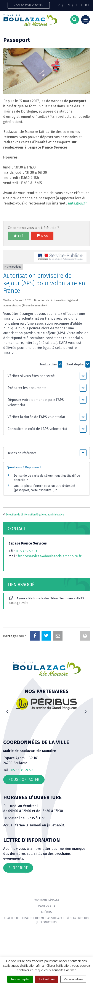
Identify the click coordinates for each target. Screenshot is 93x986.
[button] (46, 376)
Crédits (46, 912)
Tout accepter (20, 979)
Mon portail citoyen (29, 5)
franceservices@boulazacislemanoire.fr (50, 556)
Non (44, 236)
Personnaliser (73, 979)
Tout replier (49, 364)
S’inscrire (18, 867)
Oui (20, 236)
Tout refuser (46, 979)
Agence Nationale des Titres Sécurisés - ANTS (47, 600)
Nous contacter (23, 779)
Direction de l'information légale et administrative (35, 514)
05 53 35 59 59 (22, 770)
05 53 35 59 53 (26, 551)
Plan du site (46, 905)
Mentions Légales (46, 899)
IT (77, 5)
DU (87, 5)
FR (58, 5)
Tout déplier (75, 364)
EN (68, 5)
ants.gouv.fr (77, 203)
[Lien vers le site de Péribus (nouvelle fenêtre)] (46, 703)
